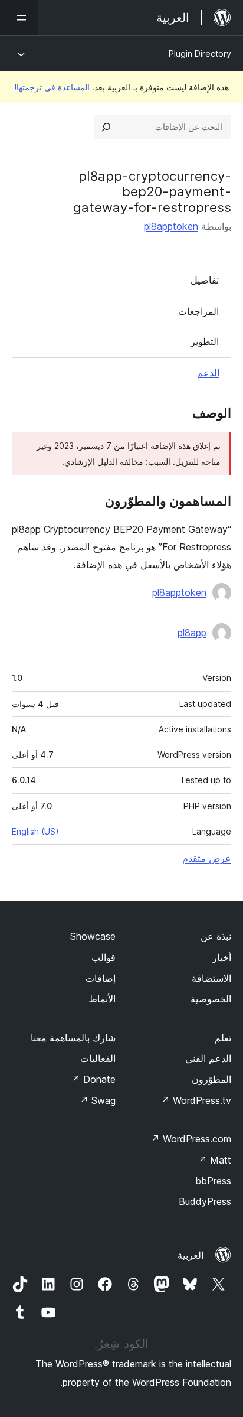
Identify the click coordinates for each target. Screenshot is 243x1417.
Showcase (93, 936)
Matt (214, 1160)
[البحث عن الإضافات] (106, 127)
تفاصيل (205, 280)
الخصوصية (211, 999)
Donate (93, 1079)
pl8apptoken (171, 226)
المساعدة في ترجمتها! (52, 87)
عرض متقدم (206, 858)
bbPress (213, 1181)
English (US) (35, 831)
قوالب (103, 957)
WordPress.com (191, 1139)
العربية (190, 1255)
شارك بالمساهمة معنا (73, 1038)
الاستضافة (211, 978)
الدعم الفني (208, 1058)
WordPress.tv (196, 1100)
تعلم (223, 1038)
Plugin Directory (200, 53)
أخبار (221, 957)
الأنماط (102, 999)
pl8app (192, 633)
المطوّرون (211, 1079)
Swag (98, 1100)
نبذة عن (216, 936)
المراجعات (198, 311)
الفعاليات (98, 1058)
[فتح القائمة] (19, 17)
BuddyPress (205, 1201)
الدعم (208, 373)
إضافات (101, 978)
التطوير (205, 341)
